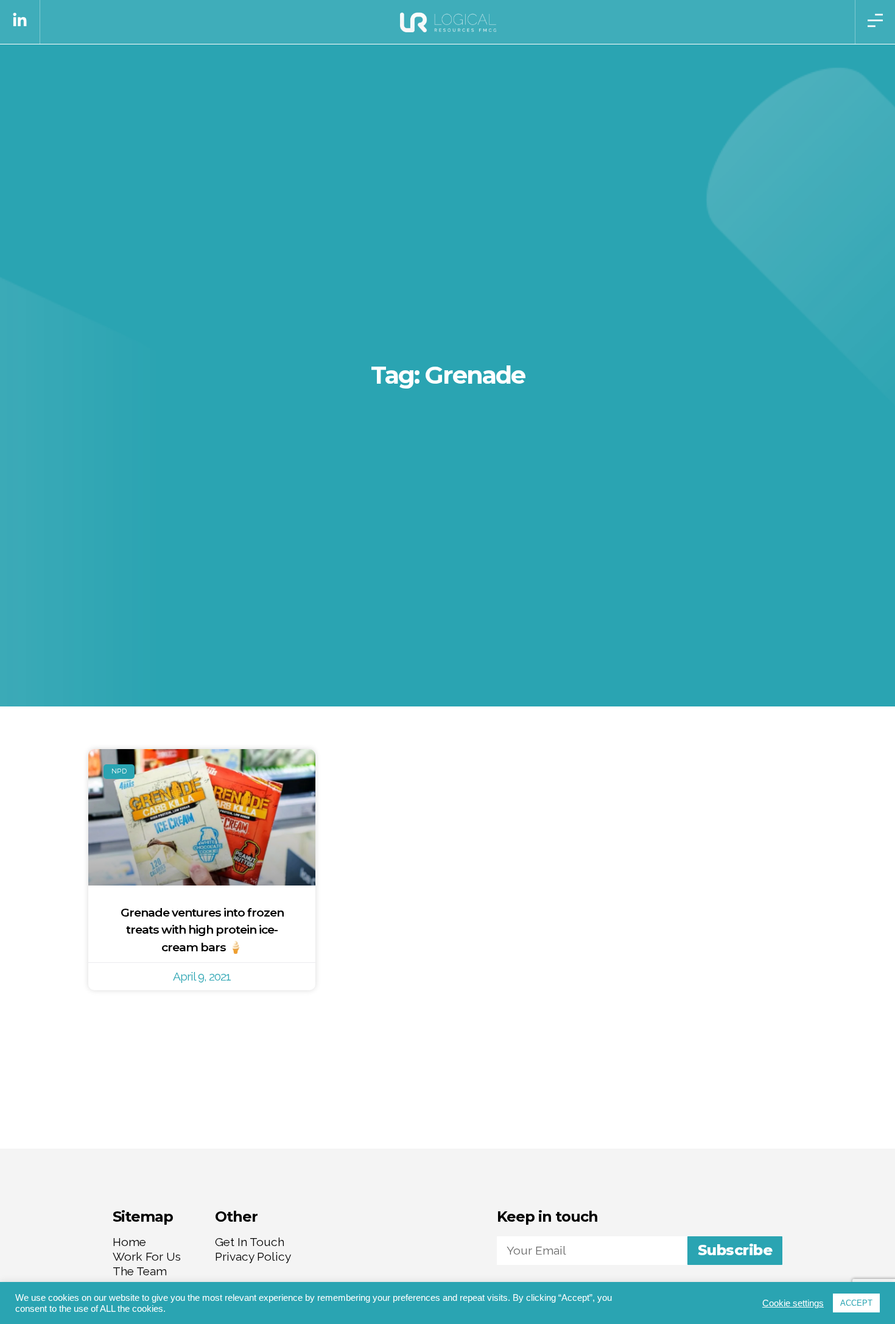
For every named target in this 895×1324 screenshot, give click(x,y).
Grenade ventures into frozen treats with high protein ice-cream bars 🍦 (202, 930)
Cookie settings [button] (793, 1303)
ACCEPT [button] (856, 1303)
